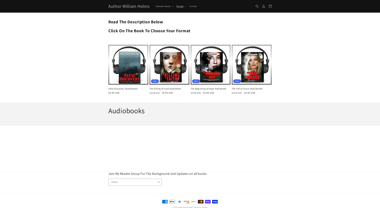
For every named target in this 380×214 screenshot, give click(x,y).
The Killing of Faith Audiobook (165, 88)
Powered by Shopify (200, 207)
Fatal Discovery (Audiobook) (123, 88)
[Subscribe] (158, 182)
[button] (164, 6)
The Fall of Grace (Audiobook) (247, 88)
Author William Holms (186, 207)
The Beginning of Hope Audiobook (208, 88)
